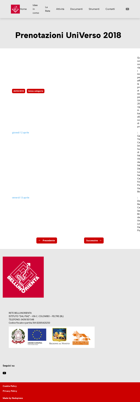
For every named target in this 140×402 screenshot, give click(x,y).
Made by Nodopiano (13, 398)
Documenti (76, 9)
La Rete (47, 9)
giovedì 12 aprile (20, 132)
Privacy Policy (10, 391)
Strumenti (94, 9)
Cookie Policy (10, 386)
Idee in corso (36, 9)
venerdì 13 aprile (20, 197)
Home (23, 9)
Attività (60, 9)
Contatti (110, 9)
